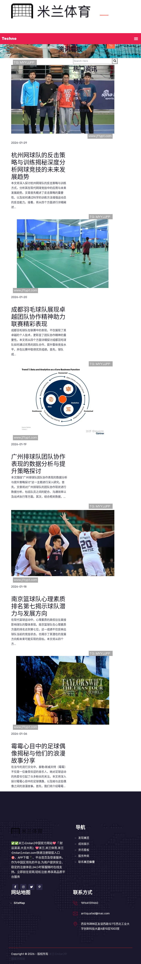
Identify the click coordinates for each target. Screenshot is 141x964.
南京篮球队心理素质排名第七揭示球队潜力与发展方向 (38, 607)
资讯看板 (73, 29)
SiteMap (19, 903)
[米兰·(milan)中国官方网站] (52, 10)
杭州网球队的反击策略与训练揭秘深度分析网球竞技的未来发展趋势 (38, 166)
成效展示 (56, 29)
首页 (26, 29)
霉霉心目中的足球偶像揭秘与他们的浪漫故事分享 (38, 754)
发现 (39, 29)
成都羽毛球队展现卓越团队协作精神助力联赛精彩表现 (38, 317)
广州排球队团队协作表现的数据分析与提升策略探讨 (38, 464)
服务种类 (90, 29)
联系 (81, 110)
